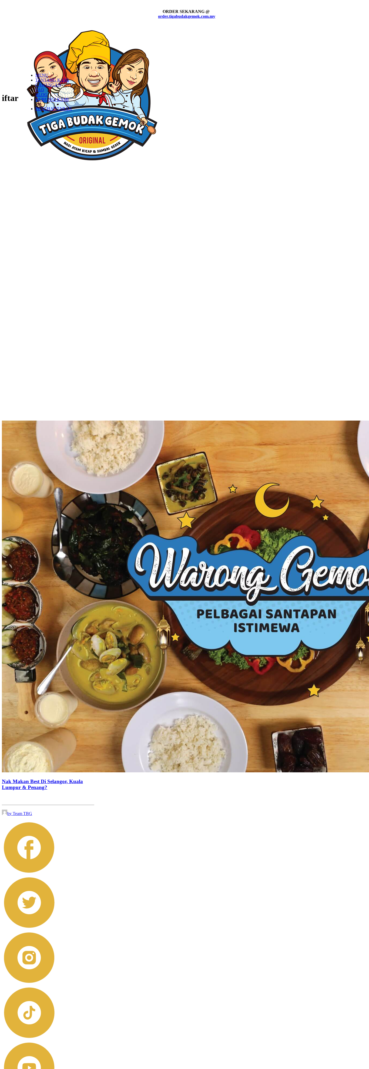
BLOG (41, 94)
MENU (41, 75)
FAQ (39, 89)
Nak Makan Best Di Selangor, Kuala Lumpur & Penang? (42, 784)
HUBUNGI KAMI (52, 99)
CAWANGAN (48, 85)
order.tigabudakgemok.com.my (186, 16)
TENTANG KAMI (52, 80)
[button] (29, 873)
